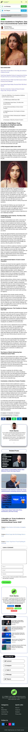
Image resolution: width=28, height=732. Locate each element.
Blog (2, 707)
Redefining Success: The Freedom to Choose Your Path (13, 112)
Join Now (24, 6)
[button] (21, 2)
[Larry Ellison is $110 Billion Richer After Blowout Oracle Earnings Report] (14, 467)
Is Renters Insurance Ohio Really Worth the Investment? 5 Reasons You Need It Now (19, 646)
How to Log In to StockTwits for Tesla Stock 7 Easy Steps (18, 640)
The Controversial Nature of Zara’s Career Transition (13, 107)
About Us (17, 707)
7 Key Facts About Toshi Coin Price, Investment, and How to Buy (11, 510)
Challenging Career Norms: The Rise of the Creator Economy (13, 103)
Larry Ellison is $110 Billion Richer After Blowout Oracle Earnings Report (12, 470)
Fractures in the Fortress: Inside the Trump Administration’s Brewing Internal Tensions (19, 628)
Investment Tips (4, 711)
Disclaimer (17, 711)
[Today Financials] (5, 2)
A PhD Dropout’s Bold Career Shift (11, 99)
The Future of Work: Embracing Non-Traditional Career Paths (14, 116)
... (14, 442)
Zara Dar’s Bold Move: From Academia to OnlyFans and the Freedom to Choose (13, 96)
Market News (4, 709)
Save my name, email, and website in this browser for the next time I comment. (15, 577)
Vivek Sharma (9, 26)
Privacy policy (18, 714)
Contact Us (17, 709)
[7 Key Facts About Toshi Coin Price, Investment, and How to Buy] (14, 507)
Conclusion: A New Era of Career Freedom (13, 119)
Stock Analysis (4, 714)
